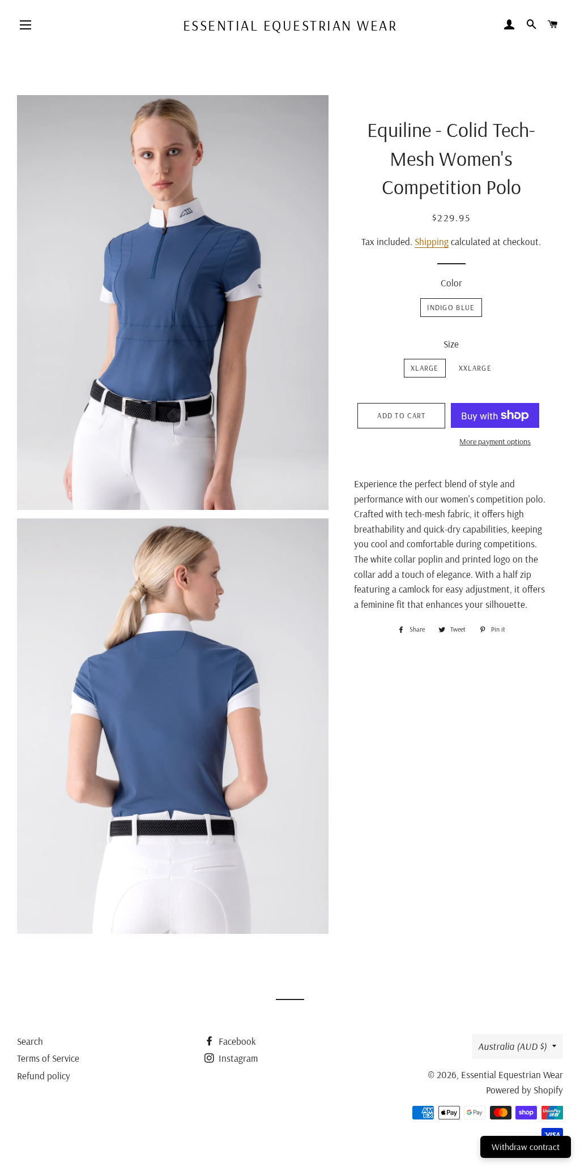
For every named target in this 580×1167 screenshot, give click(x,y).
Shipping (432, 241)
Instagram (237, 1058)
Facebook (236, 1041)
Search (30, 1041)
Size (451, 344)
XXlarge (475, 367)
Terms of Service (48, 1058)
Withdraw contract (526, 1146)
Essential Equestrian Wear (290, 25)
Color (451, 283)
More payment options (495, 441)
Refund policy (43, 1076)
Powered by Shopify (524, 1090)
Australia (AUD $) (512, 1046)
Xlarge (425, 367)
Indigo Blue (451, 307)
